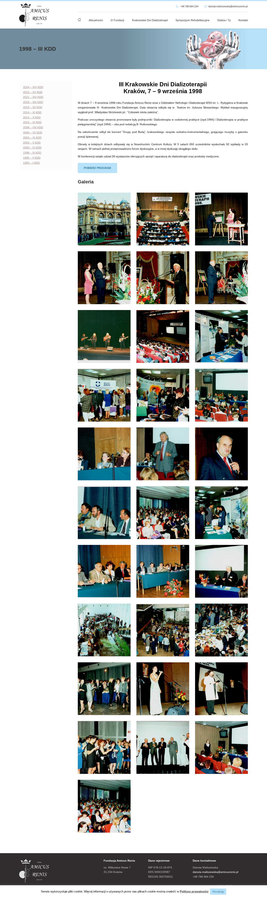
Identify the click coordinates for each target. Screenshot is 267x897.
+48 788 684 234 (189, 6)
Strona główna (79, 18)
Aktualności (96, 20)
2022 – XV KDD (32, 92)
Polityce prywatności (194, 891)
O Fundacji (117, 20)
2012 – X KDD (32, 117)
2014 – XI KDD (32, 112)
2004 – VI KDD (32, 137)
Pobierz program (97, 167)
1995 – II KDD (31, 157)
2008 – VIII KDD (33, 127)
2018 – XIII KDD (33, 102)
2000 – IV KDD (32, 147)
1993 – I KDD (31, 162)
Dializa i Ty (224, 20)
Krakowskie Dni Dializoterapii (150, 20)
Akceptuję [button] (218, 891)
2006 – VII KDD (32, 132)
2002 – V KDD (32, 142)
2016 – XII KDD (32, 107)
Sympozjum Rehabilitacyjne (193, 20)
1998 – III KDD (32, 152)
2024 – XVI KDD (33, 87)
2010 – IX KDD (32, 122)
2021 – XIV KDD (33, 97)
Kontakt (243, 20)
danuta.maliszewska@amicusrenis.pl (228, 6)
